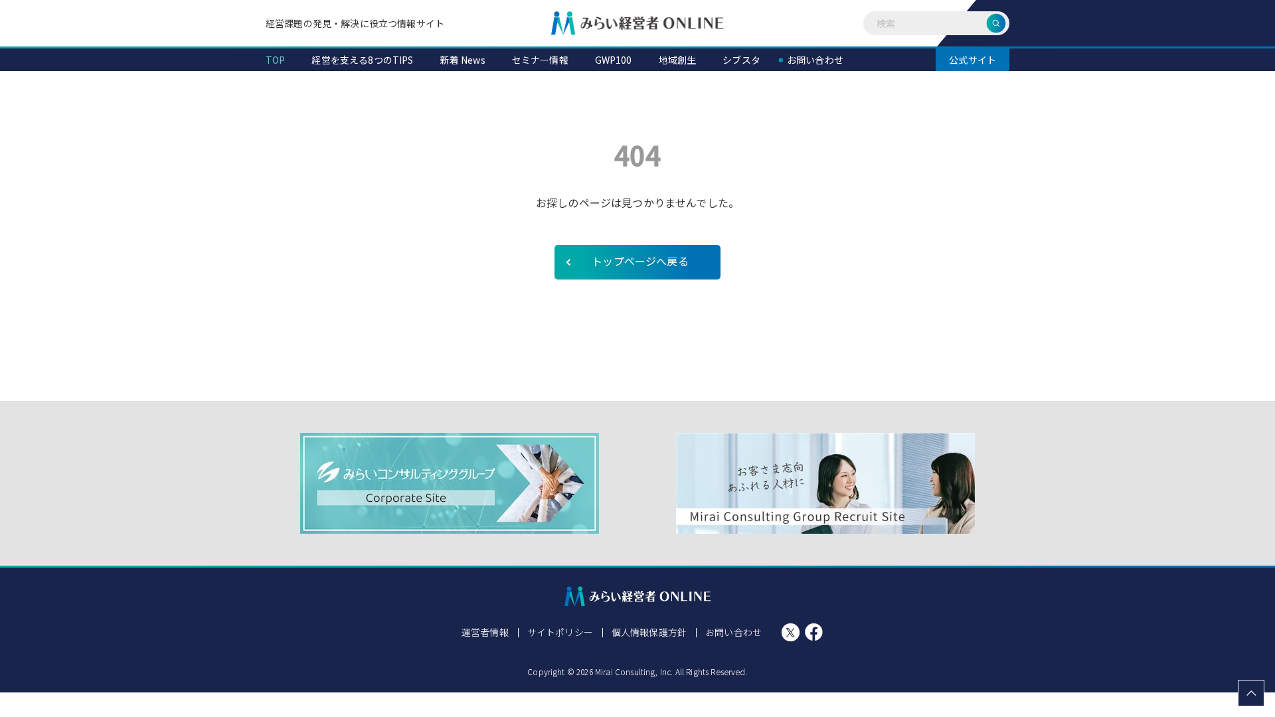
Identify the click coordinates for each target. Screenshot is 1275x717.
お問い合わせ (733, 632)
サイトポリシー (560, 632)
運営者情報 (485, 632)
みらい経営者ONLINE (637, 23)
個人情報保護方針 (649, 632)
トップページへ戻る (640, 261)
